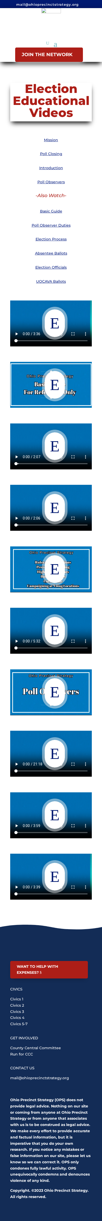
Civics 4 (17, 1017)
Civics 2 (17, 1005)
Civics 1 (16, 999)
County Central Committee (35, 1048)
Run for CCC (21, 1054)
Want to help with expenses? (37, 969)
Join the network (47, 54)
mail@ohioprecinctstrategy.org (39, 1078)
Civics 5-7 (18, 1024)
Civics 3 (17, 1011)
